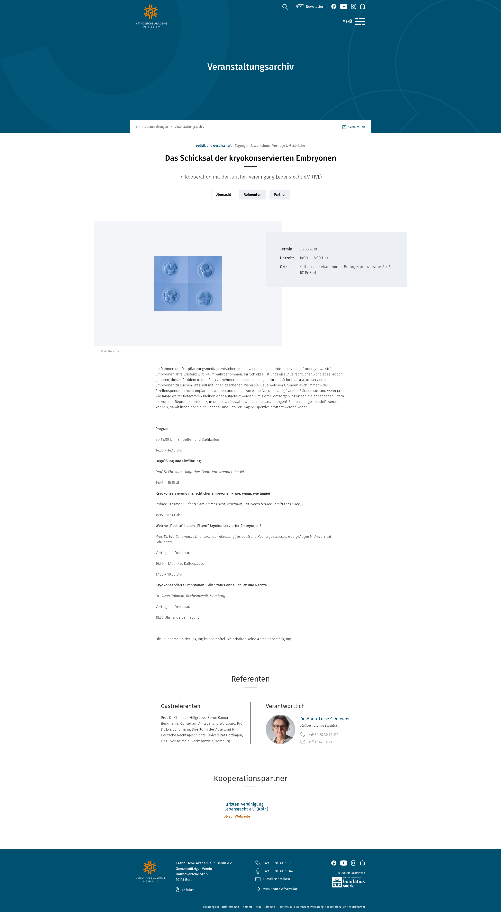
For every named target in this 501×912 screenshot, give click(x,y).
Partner (280, 194)
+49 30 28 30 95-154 (323, 735)
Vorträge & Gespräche (288, 146)
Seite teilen (356, 127)
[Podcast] (362, 6)
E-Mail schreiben (321, 741)
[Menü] (360, 21)
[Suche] (285, 6)
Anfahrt (188, 890)
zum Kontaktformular (280, 889)
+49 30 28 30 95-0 (277, 863)
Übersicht (223, 194)
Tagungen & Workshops (252, 146)
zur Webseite (239, 816)
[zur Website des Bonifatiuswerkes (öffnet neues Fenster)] (340, 883)
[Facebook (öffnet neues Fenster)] (333, 6)
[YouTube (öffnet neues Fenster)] (343, 6)
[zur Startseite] (161, 16)
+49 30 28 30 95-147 (278, 871)
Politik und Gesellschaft (214, 146)
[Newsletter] (309, 6)
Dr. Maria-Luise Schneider (325, 719)
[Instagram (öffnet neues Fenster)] (353, 6)
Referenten (252, 194)
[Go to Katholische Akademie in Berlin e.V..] (137, 127)
